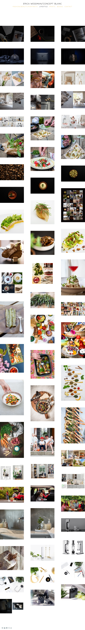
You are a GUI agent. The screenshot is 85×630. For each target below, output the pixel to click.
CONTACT (68, 6)
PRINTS (52, 6)
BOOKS (60, 6)
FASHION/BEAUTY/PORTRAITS (25, 6)
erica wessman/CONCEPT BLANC (42, 3)
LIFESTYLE (43, 6)
